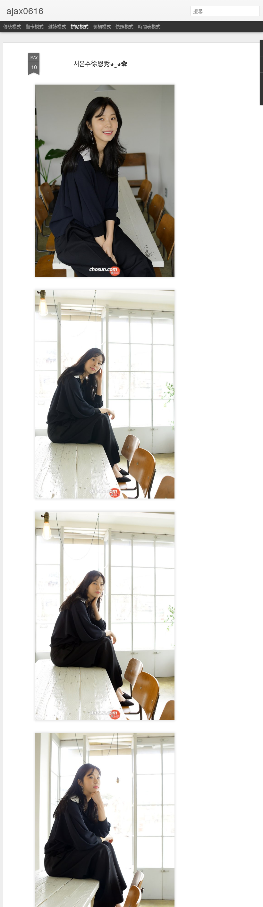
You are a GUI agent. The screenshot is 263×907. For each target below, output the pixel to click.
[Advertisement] (208, 151)
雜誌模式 (57, 26)
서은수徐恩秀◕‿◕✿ (100, 63)
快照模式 (124, 26)
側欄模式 (102, 26)
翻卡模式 (35, 26)
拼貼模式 (80, 26)
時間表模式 (149, 26)
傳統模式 (12, 26)
